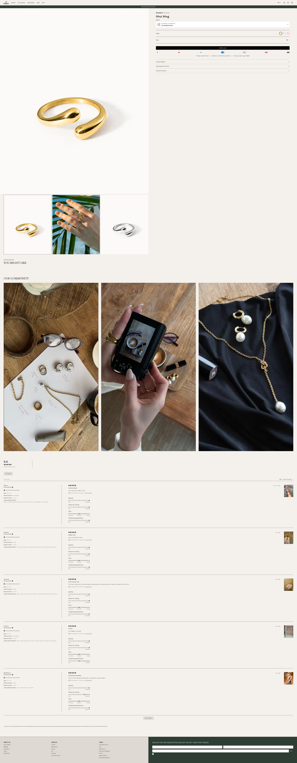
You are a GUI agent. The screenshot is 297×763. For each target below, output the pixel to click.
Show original (88, 493)
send (291, 751)
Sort (280, 479)
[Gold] (280, 33)
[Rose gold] (288, 33)
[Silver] (284, 33)
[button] (163, 13)
